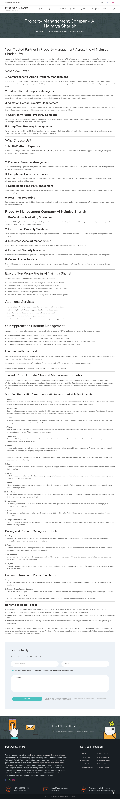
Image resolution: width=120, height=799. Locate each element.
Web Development (87, 767)
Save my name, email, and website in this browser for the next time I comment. (44, 670)
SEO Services (86, 754)
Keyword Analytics (104, 760)
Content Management (105, 764)
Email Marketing (104, 757)
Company (48, 211)
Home (43, 9)
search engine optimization (44, 763)
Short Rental (88, 9)
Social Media (85, 760)
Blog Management (104, 767)
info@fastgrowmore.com (12, 2)
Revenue (26, 162)
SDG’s (64, 9)
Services (54, 9)
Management (44, 186)
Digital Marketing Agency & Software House (47, 755)
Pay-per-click (86, 757)
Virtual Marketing (104, 754)
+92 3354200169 (21, 788)
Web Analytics (86, 764)
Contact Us (102, 9)
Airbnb (44, 151)
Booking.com (53, 151)
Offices (75, 9)
